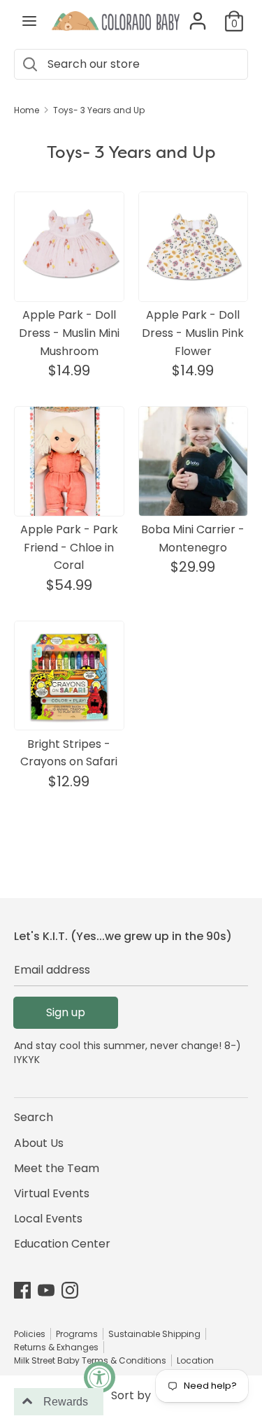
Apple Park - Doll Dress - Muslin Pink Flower (193, 333)
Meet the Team (56, 1168)
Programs (77, 1334)
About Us (39, 1143)
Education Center (62, 1244)
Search (33, 1117)
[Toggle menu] (29, 21)
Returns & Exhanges (56, 1347)
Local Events (48, 1219)
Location (195, 1360)
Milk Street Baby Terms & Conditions (90, 1360)
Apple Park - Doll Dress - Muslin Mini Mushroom (69, 333)
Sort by (131, 1395)
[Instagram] (69, 1290)
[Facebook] (22, 1290)
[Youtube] (46, 1290)
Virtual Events (51, 1193)
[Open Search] (29, 64)
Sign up (65, 1012)
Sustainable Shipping (154, 1334)
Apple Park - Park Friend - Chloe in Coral (69, 547)
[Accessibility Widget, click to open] (99, 1377)
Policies (29, 1334)
